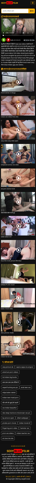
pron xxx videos (8, 433)
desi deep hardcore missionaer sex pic (16, 413)
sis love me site (7, 438)
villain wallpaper (23, 418)
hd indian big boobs (9, 377)
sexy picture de (7, 367)
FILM (9, 2)
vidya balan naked (8, 392)
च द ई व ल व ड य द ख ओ (18, 446)
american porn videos (10, 372)
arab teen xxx (26, 387)
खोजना (32, 11)
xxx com (19, 454)
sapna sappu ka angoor (24, 367)
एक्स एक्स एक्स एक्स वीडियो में (10, 382)
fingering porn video (9, 428)
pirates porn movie (9, 423)
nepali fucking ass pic (10, 387)
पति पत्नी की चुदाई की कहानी (10, 403)
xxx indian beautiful (9, 408)
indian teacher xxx (23, 433)
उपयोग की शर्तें (20, 477)
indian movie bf (24, 423)
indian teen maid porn (10, 397)
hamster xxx (24, 428)
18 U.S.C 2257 (10, 477)
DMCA (28, 477)
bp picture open (8, 418)
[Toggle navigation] (33, 2)
